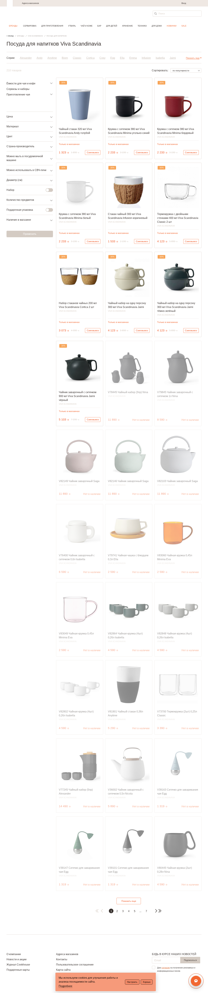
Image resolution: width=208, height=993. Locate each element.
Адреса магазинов (30, 3)
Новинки (171, 26)
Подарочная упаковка (19, 209)
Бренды (13, 26)
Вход (184, 3)
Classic (77, 58)
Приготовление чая (18, 94)
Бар (99, 26)
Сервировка (29, 26)
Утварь (72, 26)
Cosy (102, 58)
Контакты (61, 959)
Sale (183, 26)
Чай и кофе (86, 26)
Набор (10, 190)
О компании (13, 954)
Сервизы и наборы (17, 89)
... (140, 911)
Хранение (127, 26)
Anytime (52, 58)
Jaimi (173, 58)
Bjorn (65, 58)
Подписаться (190, 960)
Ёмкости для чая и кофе (20, 83)
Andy (40, 58)
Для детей (111, 26)
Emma (133, 58)
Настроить (132, 982)
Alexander (26, 58)
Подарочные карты (18, 969)
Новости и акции (16, 959)
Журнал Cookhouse (18, 964)
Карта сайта (63, 969)
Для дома (157, 26)
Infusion (146, 58)
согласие (166, 968)
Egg (112, 58)
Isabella (160, 58)
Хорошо (146, 982)
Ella (122, 58)
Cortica (90, 58)
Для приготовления (52, 26)
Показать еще (128, 901)
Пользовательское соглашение (75, 964)
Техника (142, 26)
